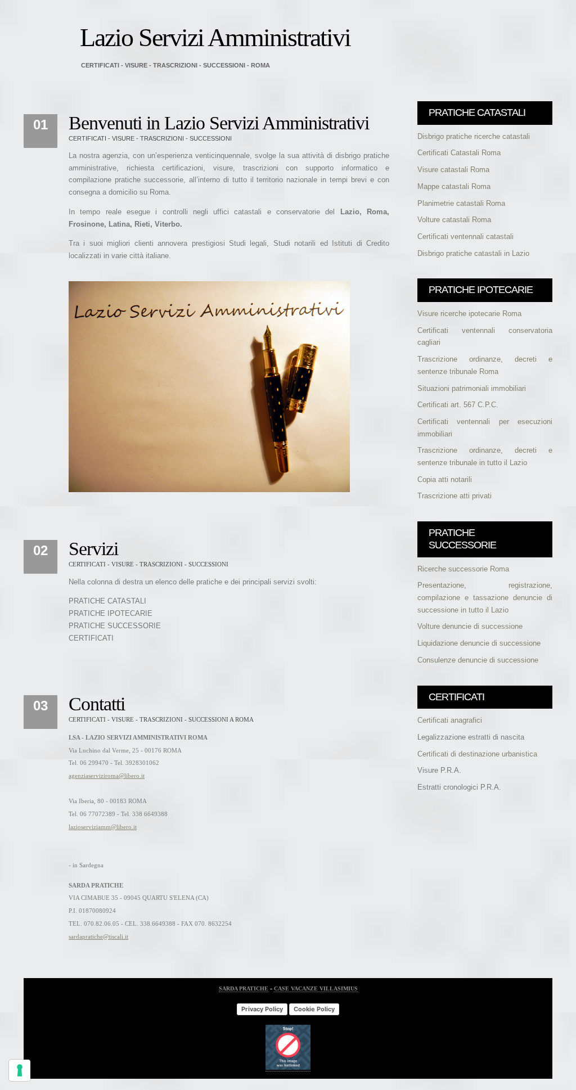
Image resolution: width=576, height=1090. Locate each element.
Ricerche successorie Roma (463, 569)
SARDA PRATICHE (243, 988)
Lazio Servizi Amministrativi (215, 37)
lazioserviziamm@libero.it (103, 826)
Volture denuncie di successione (470, 626)
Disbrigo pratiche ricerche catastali (473, 136)
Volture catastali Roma (454, 219)
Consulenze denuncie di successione (477, 660)
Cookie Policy (314, 1009)
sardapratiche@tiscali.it (98, 936)
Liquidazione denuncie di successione (479, 643)
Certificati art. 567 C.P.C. (457, 404)
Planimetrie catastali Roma (461, 203)
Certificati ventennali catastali (465, 236)
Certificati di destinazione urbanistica (477, 754)
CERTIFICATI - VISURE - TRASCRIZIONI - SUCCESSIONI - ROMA (175, 65)
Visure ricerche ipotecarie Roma (469, 313)
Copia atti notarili (444, 479)
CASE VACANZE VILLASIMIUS (316, 988)
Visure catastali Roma (453, 169)
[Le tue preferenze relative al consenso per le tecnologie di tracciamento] (19, 1070)
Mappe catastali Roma (453, 186)
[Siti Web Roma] (288, 1068)
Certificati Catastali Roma (459, 152)
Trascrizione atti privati (454, 496)
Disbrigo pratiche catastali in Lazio (473, 253)
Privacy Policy (262, 1009)
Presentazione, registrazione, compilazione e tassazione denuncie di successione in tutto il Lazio (484, 597)
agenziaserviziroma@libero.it (107, 775)
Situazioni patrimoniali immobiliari (471, 388)
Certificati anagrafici (449, 720)
